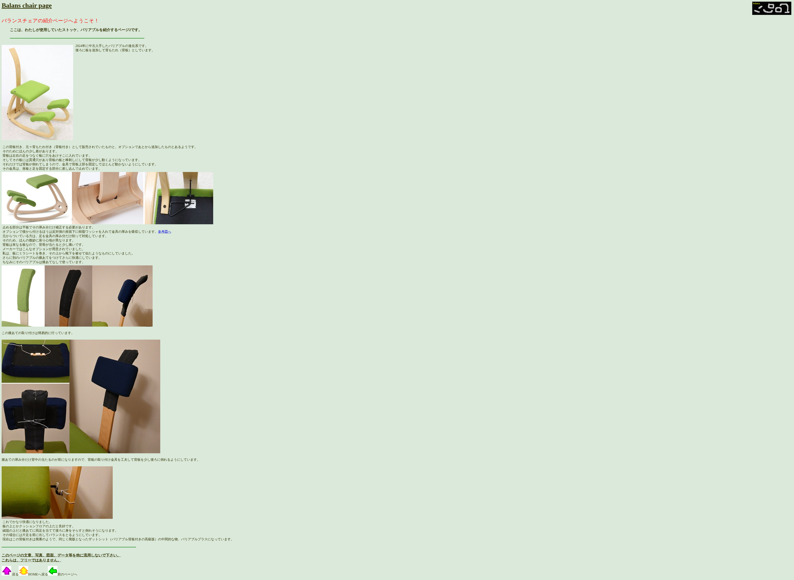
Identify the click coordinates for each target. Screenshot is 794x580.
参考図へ (164, 231)
